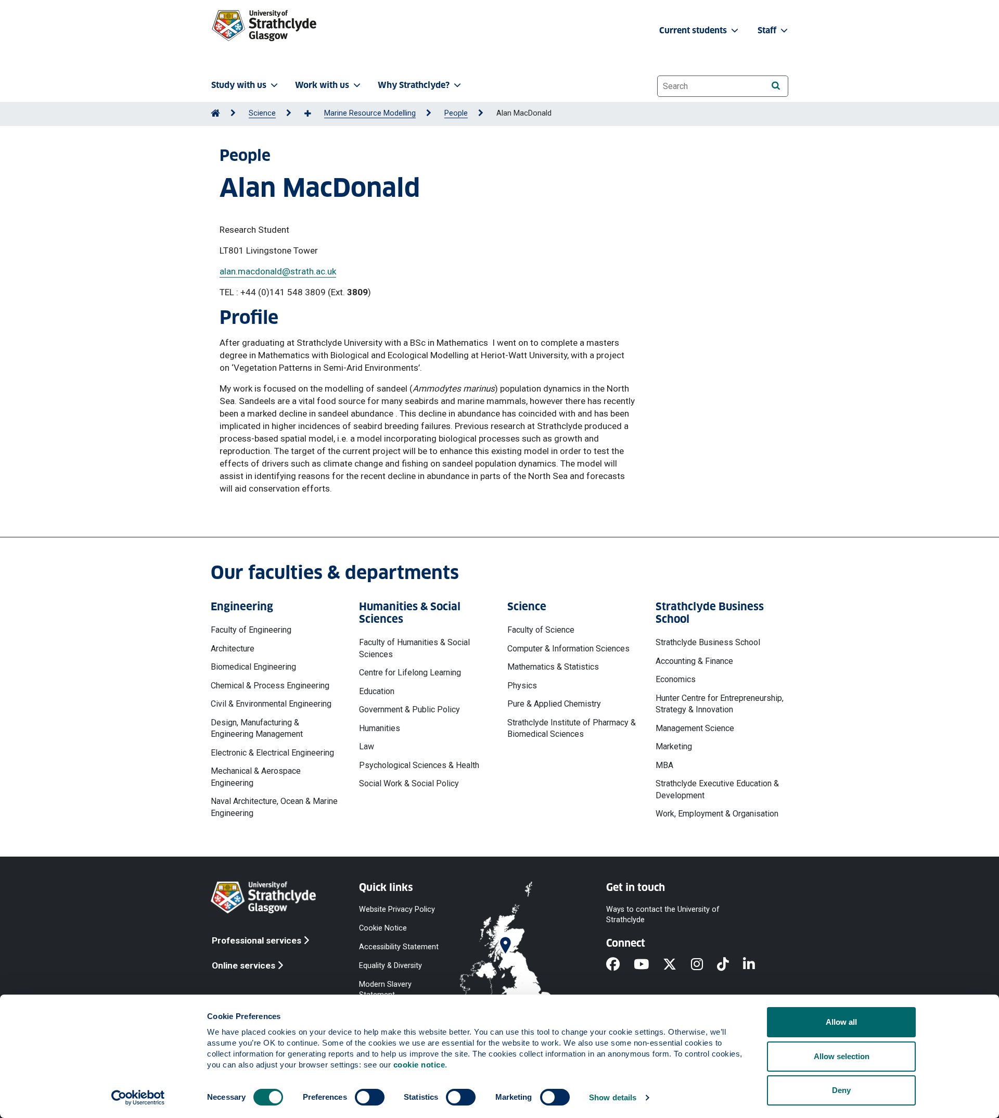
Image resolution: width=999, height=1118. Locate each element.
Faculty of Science (540, 630)
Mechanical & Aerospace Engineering (256, 776)
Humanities (379, 728)
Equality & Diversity (390, 965)
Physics (522, 685)
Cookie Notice (383, 927)
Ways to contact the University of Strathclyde (663, 914)
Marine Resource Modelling (370, 113)
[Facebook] (620, 965)
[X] (676, 965)
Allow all (841, 1021)
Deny (841, 1090)
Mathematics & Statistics (553, 667)
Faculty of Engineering (251, 630)
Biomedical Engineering (253, 667)
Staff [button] (768, 30)
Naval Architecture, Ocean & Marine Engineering (274, 807)
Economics (676, 679)
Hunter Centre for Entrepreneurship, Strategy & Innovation (720, 703)
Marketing (674, 746)
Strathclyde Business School (708, 642)
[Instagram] (704, 965)
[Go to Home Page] (215, 113)
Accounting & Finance (694, 661)
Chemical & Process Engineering (270, 685)
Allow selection (841, 1056)
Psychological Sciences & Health (419, 765)
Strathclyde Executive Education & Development (717, 789)
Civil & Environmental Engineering (271, 704)
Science (262, 113)
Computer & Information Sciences (568, 649)
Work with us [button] (322, 85)
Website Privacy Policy (397, 909)
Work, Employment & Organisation (717, 814)
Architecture (232, 649)
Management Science (695, 728)
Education (376, 691)
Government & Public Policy (409, 709)
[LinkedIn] (756, 965)
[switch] (370, 1097)
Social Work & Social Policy (409, 783)
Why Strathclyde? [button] (414, 85)
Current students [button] (694, 30)
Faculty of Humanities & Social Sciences (414, 648)
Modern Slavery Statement (385, 989)
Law (366, 746)
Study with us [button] (238, 85)
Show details (612, 1097)
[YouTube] (648, 965)
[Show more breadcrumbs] (313, 114)
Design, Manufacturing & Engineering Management (257, 728)
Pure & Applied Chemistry (554, 704)
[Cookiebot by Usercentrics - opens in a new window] (138, 1098)
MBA (664, 765)
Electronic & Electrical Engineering (272, 753)
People (456, 113)
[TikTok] (730, 965)
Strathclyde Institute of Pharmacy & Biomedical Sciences (571, 728)
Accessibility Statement (399, 946)
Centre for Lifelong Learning (410, 672)
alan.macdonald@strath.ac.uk (278, 271)
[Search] (775, 86)
